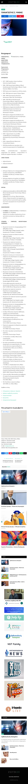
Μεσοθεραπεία (13, 752)
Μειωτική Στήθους (14, 759)
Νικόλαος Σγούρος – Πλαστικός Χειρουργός (12, 506)
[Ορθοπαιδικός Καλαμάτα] (14, 477)
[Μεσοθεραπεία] (5, 754)
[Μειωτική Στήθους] (5, 760)
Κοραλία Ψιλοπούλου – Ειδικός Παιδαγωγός (13, 547)
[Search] (26, 2)
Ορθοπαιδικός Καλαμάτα (7, 486)
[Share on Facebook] (5, 16)
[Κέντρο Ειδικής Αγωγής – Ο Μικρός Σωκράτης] (14, 518)
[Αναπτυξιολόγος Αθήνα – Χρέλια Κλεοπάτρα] (5, 583)
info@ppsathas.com (9, 446)
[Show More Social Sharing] (25, 16)
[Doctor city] (14, 2)
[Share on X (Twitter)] (12, 16)
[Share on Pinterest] (20, 16)
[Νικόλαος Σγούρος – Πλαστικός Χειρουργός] (14, 497)
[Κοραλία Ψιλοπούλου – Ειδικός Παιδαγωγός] (14, 538)
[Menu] (2, 2)
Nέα (2, 734)
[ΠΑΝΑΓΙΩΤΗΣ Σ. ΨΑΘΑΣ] (14, 27)
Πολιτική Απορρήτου (14, 776)
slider (3, 9)
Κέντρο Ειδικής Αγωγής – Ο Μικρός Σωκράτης (13, 526)
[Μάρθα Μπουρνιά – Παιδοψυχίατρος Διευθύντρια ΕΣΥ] (5, 576)
